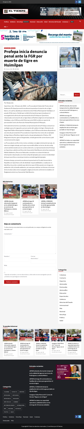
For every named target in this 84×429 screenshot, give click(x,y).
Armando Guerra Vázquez (9, 214)
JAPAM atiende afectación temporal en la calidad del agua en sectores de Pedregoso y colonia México (10, 206)
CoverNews (50, 426)
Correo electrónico (35, 257)
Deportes (63, 281)
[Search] (80, 21)
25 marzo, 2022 (8, 69)
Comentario (8, 234)
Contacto (63, 278)
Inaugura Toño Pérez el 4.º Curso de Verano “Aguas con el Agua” (69, 135)
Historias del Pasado (55, 22)
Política (6, 22)
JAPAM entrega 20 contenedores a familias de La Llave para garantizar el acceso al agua (29, 205)
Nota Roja (22, 22)
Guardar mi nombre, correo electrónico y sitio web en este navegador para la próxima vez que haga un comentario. (28, 275)
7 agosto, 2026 (44, 209)
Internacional (64, 305)
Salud (45, 22)
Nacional (32, 22)
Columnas (67, 22)
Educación (40, 22)
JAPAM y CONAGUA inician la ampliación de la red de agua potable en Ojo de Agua (48, 204)
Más (5, 27)
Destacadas (7, 48)
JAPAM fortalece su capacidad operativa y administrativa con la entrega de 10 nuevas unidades (69, 143)
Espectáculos (64, 296)
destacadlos (63, 290)
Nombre (7, 256)
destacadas (63, 284)
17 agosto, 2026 (8, 213)
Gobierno (13, 22)
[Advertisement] (69, 80)
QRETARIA (16, 69)
